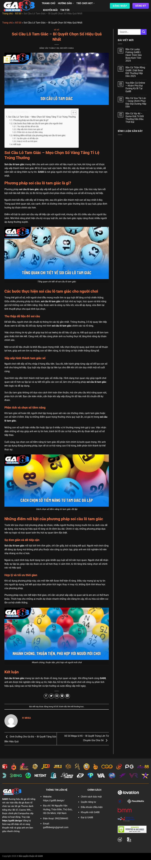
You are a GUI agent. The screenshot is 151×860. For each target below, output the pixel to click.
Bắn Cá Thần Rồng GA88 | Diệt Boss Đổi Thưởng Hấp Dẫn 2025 (135, 71)
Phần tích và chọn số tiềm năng (29, 132)
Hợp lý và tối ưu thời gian (27, 141)
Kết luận (17, 144)
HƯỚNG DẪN (65, 3)
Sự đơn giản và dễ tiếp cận (27, 138)
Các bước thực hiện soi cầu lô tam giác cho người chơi (37, 123)
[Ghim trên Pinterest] (62, 696)
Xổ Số (18, 13)
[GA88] (19, 6)
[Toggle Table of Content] (72, 112)
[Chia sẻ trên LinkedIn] (67, 696)
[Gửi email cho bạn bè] (56, 696)
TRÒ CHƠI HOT (84, 3)
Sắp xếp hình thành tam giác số (29, 129)
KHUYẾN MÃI (50, 10)
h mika (71, 48)
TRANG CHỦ (48, 3)
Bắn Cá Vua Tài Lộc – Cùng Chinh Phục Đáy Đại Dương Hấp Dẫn (135, 102)
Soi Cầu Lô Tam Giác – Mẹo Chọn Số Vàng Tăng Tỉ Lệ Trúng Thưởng (42, 116)
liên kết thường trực (76, 706)
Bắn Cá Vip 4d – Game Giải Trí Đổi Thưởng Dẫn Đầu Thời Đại (134, 117)
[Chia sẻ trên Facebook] (46, 696)
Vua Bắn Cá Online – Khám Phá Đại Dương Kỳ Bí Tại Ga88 (135, 87)
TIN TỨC (65, 10)
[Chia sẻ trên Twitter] (51, 696)
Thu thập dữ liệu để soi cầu (28, 127)
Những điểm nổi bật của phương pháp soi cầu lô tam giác (39, 135)
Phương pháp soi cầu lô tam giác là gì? (31, 120)
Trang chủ (7, 13)
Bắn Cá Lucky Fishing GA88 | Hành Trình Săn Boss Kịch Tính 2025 (133, 55)
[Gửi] (144, 32)
